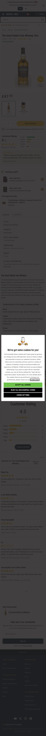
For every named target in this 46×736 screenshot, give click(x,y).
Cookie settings (23, 395)
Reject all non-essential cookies (23, 390)
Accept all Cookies (23, 385)
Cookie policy (34, 380)
